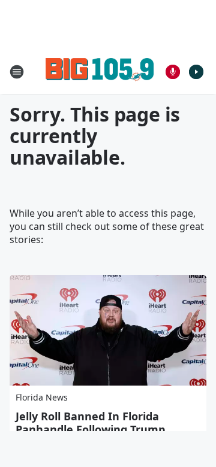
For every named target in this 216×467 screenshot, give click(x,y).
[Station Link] (100, 71)
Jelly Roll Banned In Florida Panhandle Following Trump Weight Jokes (90, 429)
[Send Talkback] (173, 72)
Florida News (42, 397)
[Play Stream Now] (196, 72)
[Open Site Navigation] (17, 72)
